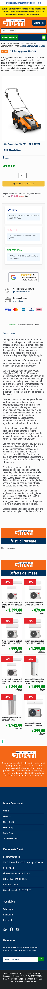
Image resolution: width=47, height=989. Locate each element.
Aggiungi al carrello (25, 184)
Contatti (6, 811)
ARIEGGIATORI (31, 44)
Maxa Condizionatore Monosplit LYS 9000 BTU (34, 724)
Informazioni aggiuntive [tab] (25, 325)
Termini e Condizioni (10, 838)
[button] (4, 109)
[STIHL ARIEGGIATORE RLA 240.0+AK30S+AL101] (23, 108)
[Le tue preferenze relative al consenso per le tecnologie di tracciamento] (2, 741)
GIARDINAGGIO (18, 44)
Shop (9, 44)
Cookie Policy (8, 833)
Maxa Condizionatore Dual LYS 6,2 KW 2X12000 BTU (35, 642)
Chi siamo (6, 816)
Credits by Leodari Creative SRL (23, 981)
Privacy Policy (8, 827)
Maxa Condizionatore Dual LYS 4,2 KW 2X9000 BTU (35, 604)
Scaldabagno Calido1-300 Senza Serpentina (11, 719)
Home (3, 44)
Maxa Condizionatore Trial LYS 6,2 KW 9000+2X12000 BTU (12, 605)
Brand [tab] (37, 325)
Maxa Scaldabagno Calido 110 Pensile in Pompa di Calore (34, 681)
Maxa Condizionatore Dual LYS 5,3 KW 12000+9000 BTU (12, 643)
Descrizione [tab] (12, 325)
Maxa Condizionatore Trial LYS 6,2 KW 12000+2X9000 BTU (12, 681)
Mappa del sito (8, 822)
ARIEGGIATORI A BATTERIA (11, 46)
